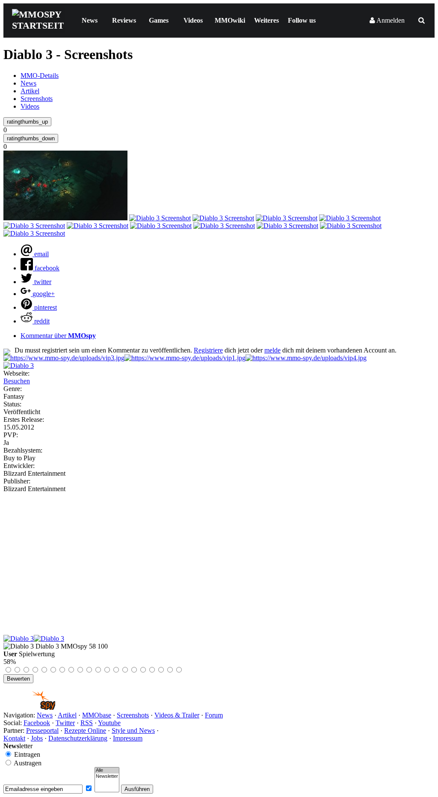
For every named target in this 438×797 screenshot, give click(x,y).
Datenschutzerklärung (77, 738)
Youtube (109, 722)
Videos (193, 20)
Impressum (127, 738)
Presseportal (42, 730)
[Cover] (18, 365)
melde (272, 350)
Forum (214, 715)
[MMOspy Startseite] (29, 707)
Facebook (37, 722)
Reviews (124, 20)
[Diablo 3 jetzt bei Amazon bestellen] (49, 638)
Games (159, 20)
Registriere (208, 350)
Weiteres (266, 20)
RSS (86, 722)
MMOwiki (230, 20)
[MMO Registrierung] (306, 357)
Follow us (302, 20)
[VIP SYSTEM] (63, 357)
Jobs (37, 738)
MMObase (96, 715)
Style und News (133, 730)
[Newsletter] (107, 776)
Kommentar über (58, 335)
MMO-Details (40, 75)
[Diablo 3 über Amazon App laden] (18, 638)
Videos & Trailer (176, 715)
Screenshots (37, 98)
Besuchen (16, 381)
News (90, 20)
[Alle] (107, 770)
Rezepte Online (85, 730)
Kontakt (14, 738)
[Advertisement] (219, 557)
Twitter (65, 722)
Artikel (30, 91)
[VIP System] (185, 357)
